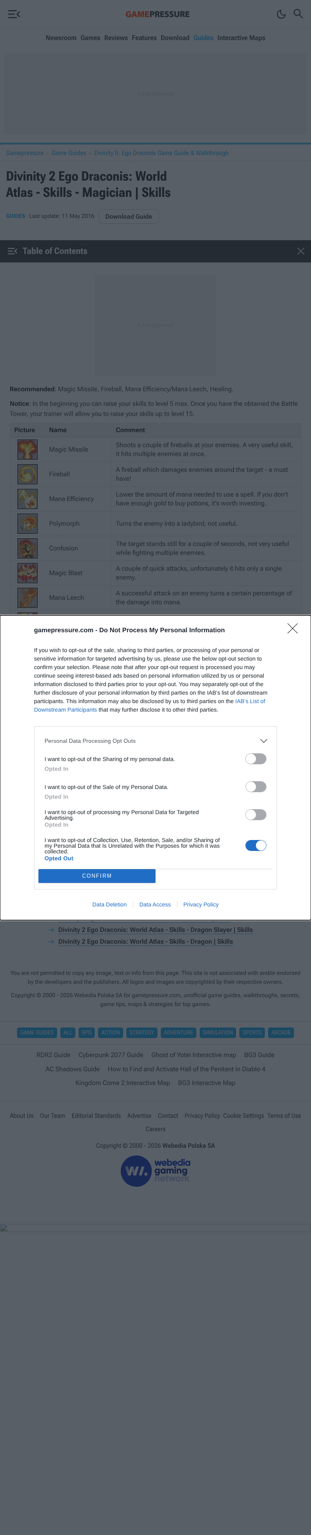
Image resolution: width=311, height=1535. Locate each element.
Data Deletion (109, 904)
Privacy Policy (201, 904)
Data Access (155, 904)
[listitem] (155, 741)
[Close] (295, 631)
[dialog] (155, 767)
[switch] (255, 758)
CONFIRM (97, 876)
